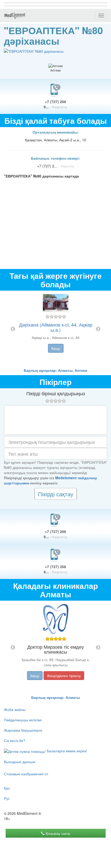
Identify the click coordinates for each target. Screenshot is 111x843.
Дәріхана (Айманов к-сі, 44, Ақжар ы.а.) (55, 327)
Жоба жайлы (15, 709)
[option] (55, 329)
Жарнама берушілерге (23, 730)
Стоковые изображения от (26, 773)
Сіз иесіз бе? (14, 740)
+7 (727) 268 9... (55, 104)
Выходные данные (19, 761)
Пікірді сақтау (55, 494)
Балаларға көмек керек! (66, 750)
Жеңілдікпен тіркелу (64, 675)
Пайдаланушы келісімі (23, 719)
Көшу (55, 348)
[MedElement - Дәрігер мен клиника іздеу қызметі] (14, 15)
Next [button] (98, 329)
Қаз (7, 788)
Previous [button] (12, 329)
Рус (7, 798)
